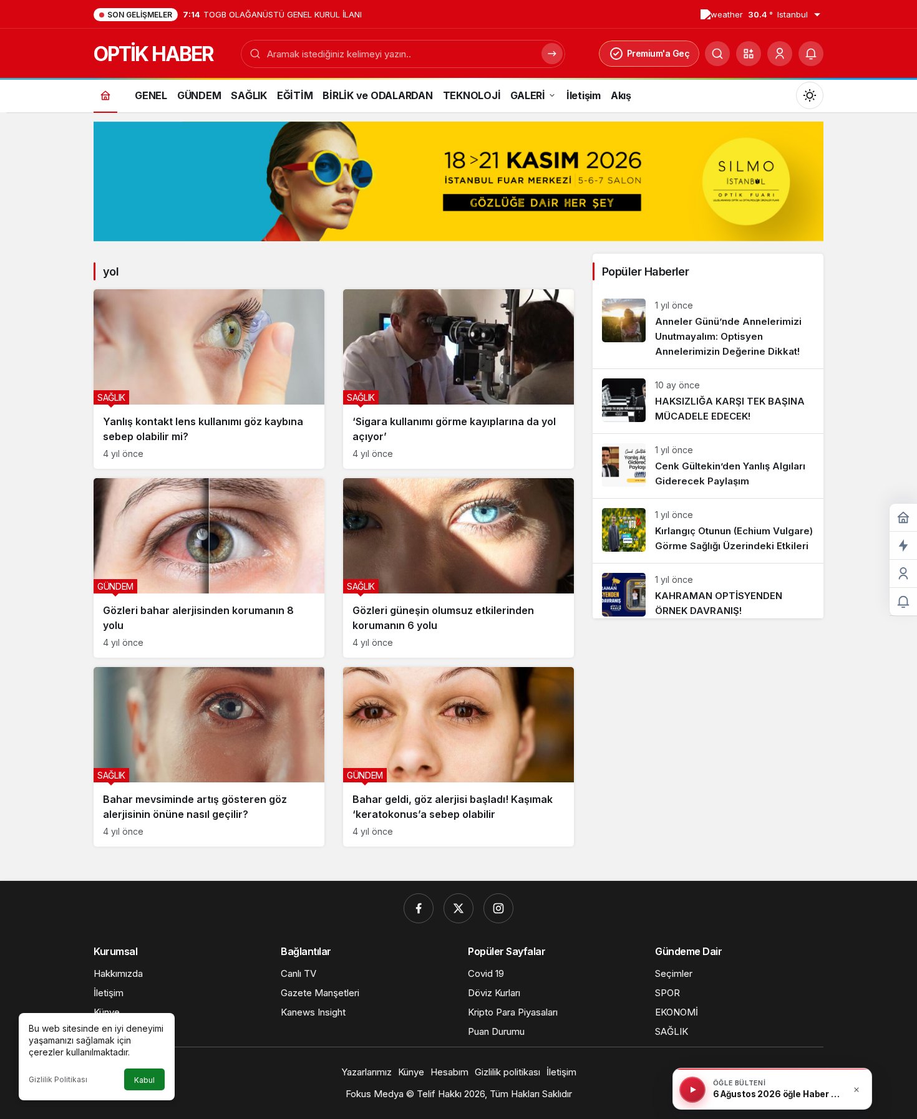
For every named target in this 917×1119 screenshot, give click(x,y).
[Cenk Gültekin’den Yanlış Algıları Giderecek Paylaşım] (708, 466)
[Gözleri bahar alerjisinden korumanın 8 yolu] (209, 568)
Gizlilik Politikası (58, 1079)
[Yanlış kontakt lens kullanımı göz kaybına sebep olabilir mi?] (209, 379)
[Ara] (717, 53)
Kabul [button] (144, 1080)
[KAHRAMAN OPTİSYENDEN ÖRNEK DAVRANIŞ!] (708, 591)
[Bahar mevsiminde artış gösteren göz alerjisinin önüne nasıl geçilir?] (209, 757)
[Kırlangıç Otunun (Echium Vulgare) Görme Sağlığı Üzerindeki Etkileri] (708, 531)
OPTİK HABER (153, 54)
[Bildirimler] (810, 53)
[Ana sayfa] (105, 95)
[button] (748, 53)
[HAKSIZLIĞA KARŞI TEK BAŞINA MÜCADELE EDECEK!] (708, 401)
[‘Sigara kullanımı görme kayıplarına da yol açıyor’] (458, 379)
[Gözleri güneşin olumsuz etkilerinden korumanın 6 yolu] (458, 568)
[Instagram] (498, 908)
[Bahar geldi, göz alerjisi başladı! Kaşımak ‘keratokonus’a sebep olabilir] (458, 757)
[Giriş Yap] (779, 53)
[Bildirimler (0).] (903, 602)
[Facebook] (419, 908)
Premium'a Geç (658, 53)
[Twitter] (458, 908)
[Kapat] (856, 1089)
